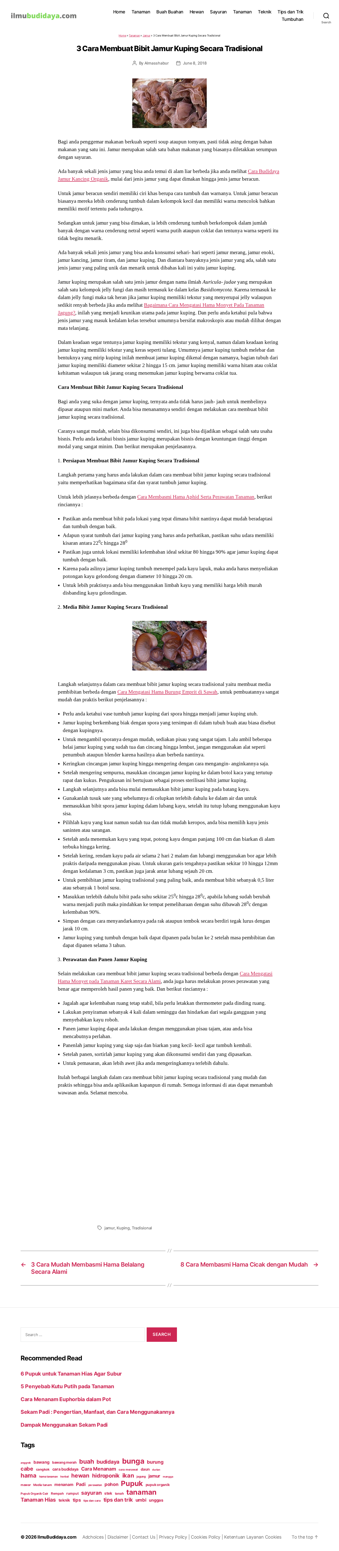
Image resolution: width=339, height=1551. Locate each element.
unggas (156, 1500)
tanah (119, 1493)
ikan (128, 1475)
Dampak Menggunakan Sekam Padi (64, 1425)
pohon (111, 1484)
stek (108, 1493)
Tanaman (141, 11)
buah (86, 1461)
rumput (72, 1493)
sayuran (91, 1492)
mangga (168, 1476)
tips (77, 1500)
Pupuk (132, 1483)
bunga (133, 1461)
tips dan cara (92, 1500)
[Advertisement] (169, 1159)
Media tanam (42, 1485)
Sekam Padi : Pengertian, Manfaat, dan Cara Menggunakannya (97, 1412)
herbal (64, 1476)
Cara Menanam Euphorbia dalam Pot (66, 1399)
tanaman (141, 1492)
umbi (141, 1500)
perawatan (95, 1485)
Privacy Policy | (175, 1537)
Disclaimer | (119, 1537)
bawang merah (64, 1462)
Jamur (146, 35)
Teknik (264, 11)
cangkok (43, 1469)
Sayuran (218, 11)
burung (155, 1462)
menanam (63, 1484)
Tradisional (142, 1227)
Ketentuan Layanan (244, 1537)
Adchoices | (94, 1537)
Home (119, 11)
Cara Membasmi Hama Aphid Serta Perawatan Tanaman (195, 497)
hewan (80, 1475)
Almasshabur (156, 63)
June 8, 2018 (195, 63)
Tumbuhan (293, 19)
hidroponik (106, 1475)
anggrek (26, 1462)
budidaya (108, 1461)
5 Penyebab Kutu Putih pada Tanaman (67, 1386)
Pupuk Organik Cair (34, 1493)
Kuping (123, 1227)
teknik (64, 1500)
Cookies (273, 1537)
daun (145, 1469)
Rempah (57, 1493)
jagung (140, 1476)
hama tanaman (48, 1476)
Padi (81, 1484)
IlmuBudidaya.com (56, 1537)
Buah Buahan (169, 11)
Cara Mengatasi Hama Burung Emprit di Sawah (167, 692)
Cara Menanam (98, 1469)
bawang (41, 1462)
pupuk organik (158, 1485)
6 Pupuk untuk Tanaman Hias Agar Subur (71, 1374)
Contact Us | (145, 1537)
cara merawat (128, 1469)
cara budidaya (65, 1469)
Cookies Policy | (207, 1537)
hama (28, 1475)
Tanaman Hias (38, 1499)
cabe (27, 1468)
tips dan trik (118, 1500)
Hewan (197, 11)
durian (156, 1469)
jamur (109, 1227)
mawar (26, 1485)
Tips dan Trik (290, 11)
